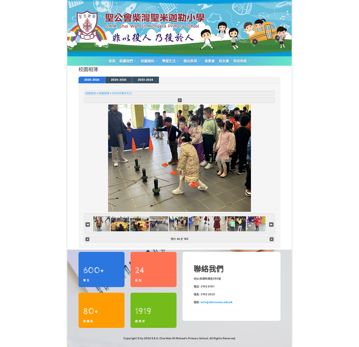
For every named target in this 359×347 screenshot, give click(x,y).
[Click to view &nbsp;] (100, 223)
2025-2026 (91, 79)
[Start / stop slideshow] (180, 100)
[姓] (271, 224)
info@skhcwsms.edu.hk (216, 302)
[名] (87, 224)
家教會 (210, 61)
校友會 (224, 61)
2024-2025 (118, 79)
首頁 (112, 61)
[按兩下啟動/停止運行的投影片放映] (178, 223)
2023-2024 (145, 79)
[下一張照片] (272, 239)
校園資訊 (90, 93)
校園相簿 (104, 93)
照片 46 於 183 (179, 239)
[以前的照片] (87, 239)
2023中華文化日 (122, 93)
